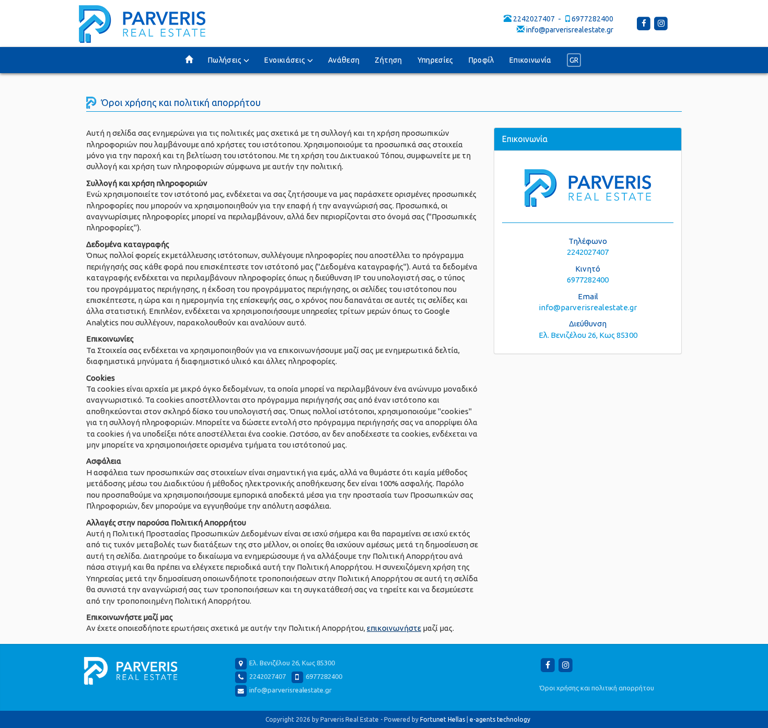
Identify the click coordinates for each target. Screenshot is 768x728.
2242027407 (534, 19)
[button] (574, 60)
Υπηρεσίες (435, 60)
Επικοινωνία (530, 60)
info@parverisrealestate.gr (569, 30)
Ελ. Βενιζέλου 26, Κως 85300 (588, 335)
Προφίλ (481, 60)
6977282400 (592, 19)
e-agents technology (500, 719)
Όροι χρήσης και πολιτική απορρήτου (597, 687)
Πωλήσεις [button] (225, 60)
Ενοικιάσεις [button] (285, 60)
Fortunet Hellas (442, 719)
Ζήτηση (388, 60)
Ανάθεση (343, 60)
